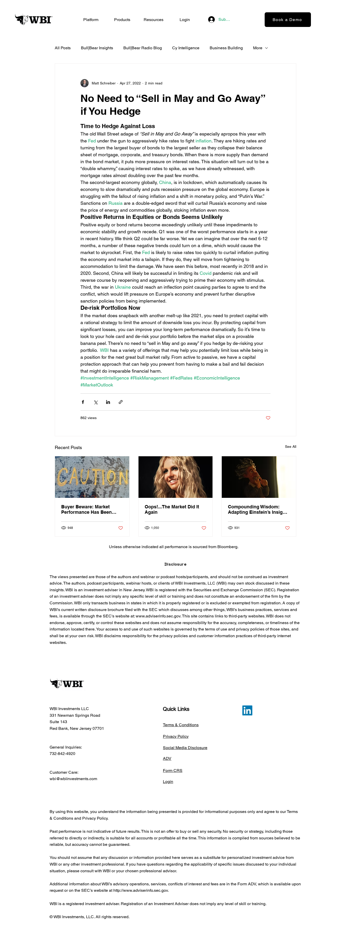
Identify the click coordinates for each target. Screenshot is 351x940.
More (257, 47)
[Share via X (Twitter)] (95, 402)
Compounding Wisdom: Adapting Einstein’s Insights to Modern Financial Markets (259, 509)
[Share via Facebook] (82, 402)
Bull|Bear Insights (97, 47)
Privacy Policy (176, 736)
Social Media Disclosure (185, 747)
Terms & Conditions (181, 724)
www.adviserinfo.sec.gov (158, 616)
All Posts (63, 47)
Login (168, 781)
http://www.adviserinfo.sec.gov (140, 890)
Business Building (226, 47)
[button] (122, 19)
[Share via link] (120, 402)
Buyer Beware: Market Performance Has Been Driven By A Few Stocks (87, 509)
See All (290, 446)
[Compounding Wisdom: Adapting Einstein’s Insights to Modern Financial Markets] (259, 477)
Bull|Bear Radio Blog (142, 47)
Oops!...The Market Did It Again (172, 509)
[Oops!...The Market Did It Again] (175, 477)
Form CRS (172, 770)
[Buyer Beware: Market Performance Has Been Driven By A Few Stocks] (92, 477)
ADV (167, 758)
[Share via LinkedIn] (108, 402)
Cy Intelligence (185, 47)
